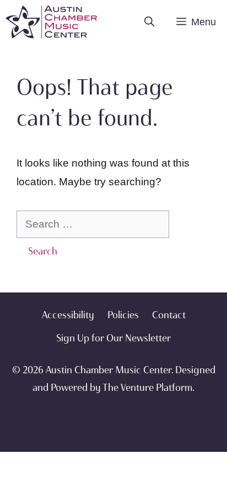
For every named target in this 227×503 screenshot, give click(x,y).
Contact (169, 315)
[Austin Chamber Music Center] (51, 22)
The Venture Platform (147, 388)
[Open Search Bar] (149, 22)
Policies (123, 315)
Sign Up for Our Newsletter (113, 338)
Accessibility (68, 315)
